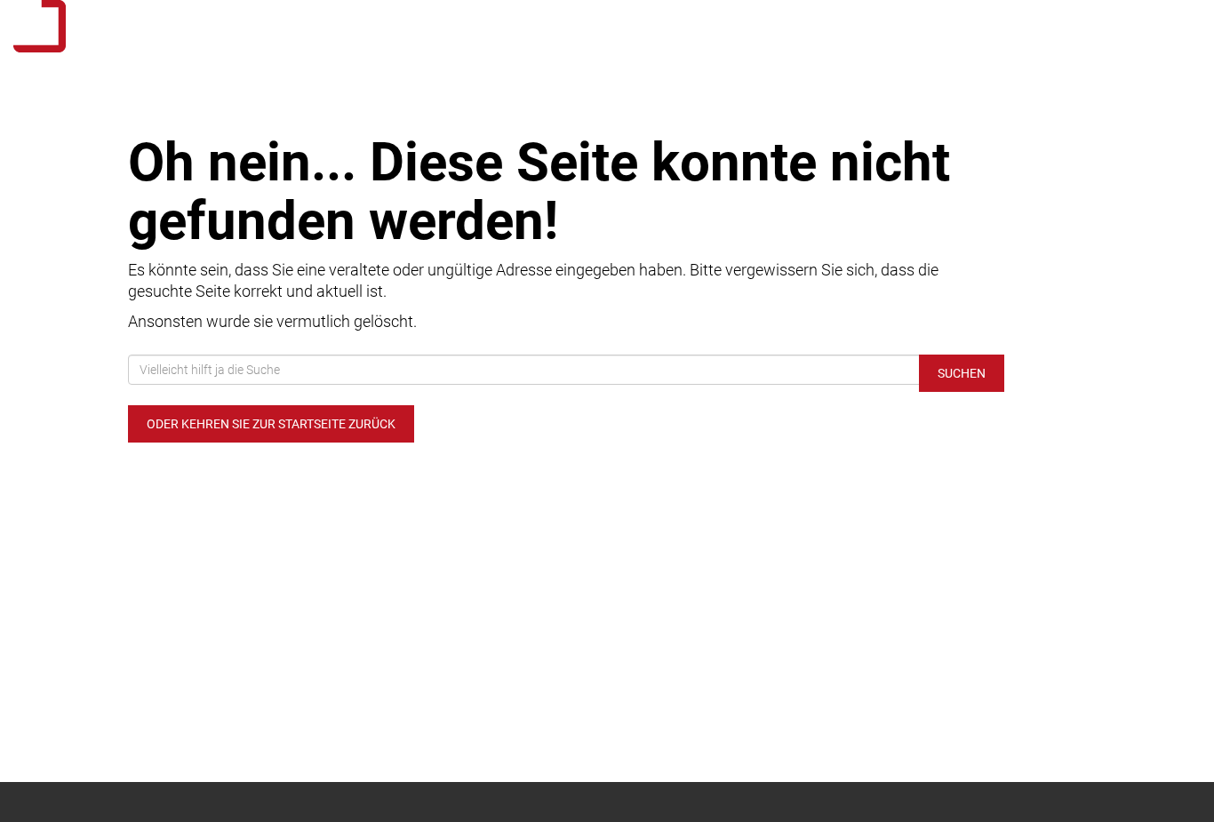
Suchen (962, 373)
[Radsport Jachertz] (252, 26)
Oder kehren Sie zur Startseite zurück (271, 424)
